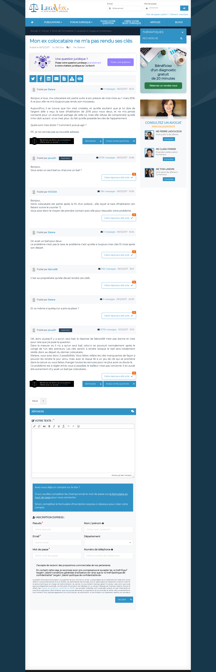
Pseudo (37, 523)
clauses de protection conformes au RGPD (58, 588)
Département (92, 536)
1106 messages (108, 269)
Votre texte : (43, 420)
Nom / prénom (93, 523)
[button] (34, 426)
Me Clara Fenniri (166, 149)
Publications (52, 22)
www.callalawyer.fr (163, 126)
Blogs (179, 22)
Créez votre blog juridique (131, 22)
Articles (155, 22)
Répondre (90, 141)
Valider (122, 599)
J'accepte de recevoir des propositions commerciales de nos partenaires (73, 565)
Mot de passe (150, 4)
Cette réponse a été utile (119, 177)
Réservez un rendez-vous (163, 85)
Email (110, 4)
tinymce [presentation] (128, 475)
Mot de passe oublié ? (157, 14)
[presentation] (34, 426)
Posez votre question (108, 22)
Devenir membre (179, 14)
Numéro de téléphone (97, 549)
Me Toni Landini (165, 169)
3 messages (109, 89)
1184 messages (107, 191)
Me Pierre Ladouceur (169, 131)
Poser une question (120, 62)
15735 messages (107, 157)
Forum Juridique (80, 22)
